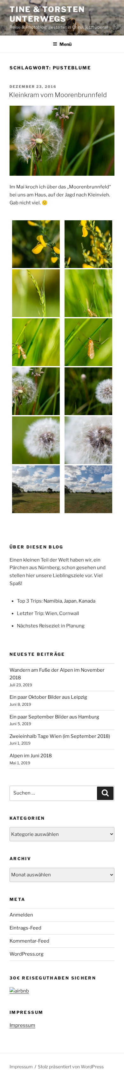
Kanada (87, 601)
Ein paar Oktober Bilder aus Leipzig (48, 697)
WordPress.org (27, 954)
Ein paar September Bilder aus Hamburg (54, 717)
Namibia (53, 601)
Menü (65, 44)
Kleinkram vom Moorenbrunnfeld (58, 95)
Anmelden (21, 915)
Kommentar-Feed (29, 941)
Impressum (22, 1025)
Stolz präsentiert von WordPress (71, 1066)
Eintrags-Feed (25, 928)
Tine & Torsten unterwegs (47, 14)
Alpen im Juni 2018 (31, 756)
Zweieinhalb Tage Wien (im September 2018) (60, 736)
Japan (70, 601)
